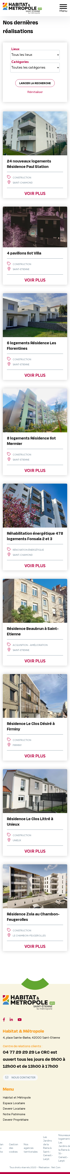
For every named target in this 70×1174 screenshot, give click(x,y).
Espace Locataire (14, 1103)
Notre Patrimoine (14, 1114)
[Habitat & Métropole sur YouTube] (19, 1020)
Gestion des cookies (13, 1148)
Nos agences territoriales (31, 1148)
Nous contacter (23, 1077)
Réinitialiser (35, 92)
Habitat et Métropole (17, 1097)
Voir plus (35, 194)
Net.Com (55, 1167)
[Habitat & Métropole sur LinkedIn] (11, 1020)
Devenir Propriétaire (15, 1120)
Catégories (20, 62)
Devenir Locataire (14, 1109)
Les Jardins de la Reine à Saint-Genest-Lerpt (48, 1148)
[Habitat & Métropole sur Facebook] (4, 1020)
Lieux (15, 49)
